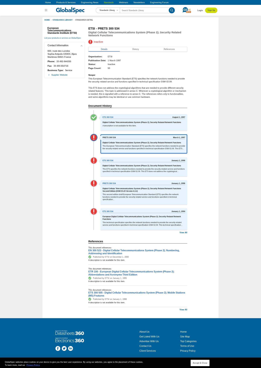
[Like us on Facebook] (57, 349)
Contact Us (145, 346)
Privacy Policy (187, 351)
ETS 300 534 (108, 117)
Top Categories (188, 341)
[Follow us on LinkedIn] (70, 349)
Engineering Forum (159, 2)
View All (183, 232)
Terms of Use (187, 346)
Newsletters (139, 2)
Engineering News (89, 2)
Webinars (123, 2)
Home (48, 2)
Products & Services (66, 2)
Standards (109, 2)
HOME (47, 20)
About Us (144, 331)
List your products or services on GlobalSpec (62, 38)
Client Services (147, 351)
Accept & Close (200, 363)
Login (200, 10)
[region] (130, 363)
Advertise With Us (149, 341)
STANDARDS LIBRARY (63, 20)
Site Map (185, 336)
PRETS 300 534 (109, 183)
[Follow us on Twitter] (64, 349)
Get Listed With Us (149, 336)
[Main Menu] (46, 10)
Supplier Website (59, 75)
